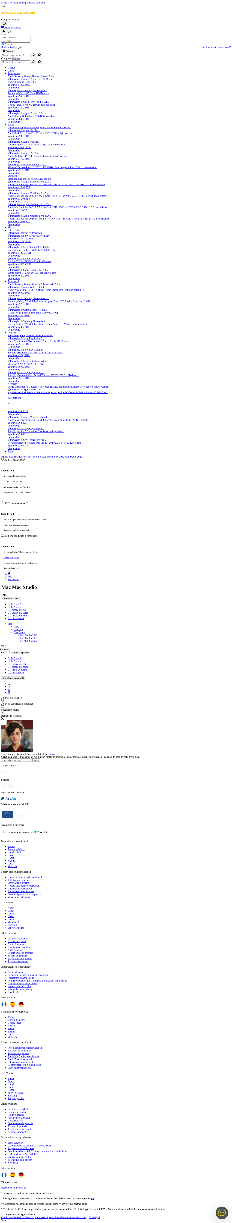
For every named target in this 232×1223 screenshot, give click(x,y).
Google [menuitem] (28, 76)
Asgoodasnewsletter (18, 961)
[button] (18, 16)
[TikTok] (18, 785)
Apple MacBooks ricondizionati (23, 885)
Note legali (13, 992)
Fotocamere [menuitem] (13, 233)
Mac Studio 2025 (38, 456)
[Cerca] (33, 55)
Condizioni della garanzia (20, 952)
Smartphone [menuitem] (14, 73)
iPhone (11, 846)
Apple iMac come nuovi (20, 888)
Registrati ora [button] (8, 47)
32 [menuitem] (9, 692)
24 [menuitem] (9, 689)
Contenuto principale (24, 2)
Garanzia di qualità (17, 941)
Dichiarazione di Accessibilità (22, 983)
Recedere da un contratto (13, 1187)
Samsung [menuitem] (19, 76)
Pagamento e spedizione (20, 947)
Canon (11, 910)
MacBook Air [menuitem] (30, 178)
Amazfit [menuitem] (50, 284)
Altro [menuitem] (51, 76)
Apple (11, 907)
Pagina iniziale (8, 456)
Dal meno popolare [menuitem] (17, 615)
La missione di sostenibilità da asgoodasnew (29, 975)
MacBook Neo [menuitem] (15, 178)
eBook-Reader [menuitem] (63, 127)
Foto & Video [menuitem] (14, 230)
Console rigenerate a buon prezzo (24, 894)
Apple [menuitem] (11, 76)
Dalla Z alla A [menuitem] (15, 604)
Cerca (11, 2)
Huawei (11, 855)
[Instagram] (4, 785)
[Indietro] (9, 573)
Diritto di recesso (16, 944)
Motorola (12, 866)
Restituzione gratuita (11, 557)
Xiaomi (11, 860)
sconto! (51, 754)
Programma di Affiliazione (21, 977)
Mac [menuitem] (10, 227)
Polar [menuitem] (43, 284)
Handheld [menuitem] (48, 335)
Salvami (9, 44)
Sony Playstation (16, 927)
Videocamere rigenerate (19, 897)
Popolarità (11, 598)
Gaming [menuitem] (105, 386)
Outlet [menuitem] (11, 70)
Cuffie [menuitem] (11, 386)
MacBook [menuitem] (13, 176)
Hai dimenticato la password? (216, 47)
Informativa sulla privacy (20, 989)
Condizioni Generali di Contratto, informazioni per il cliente (37, 980)
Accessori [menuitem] (12, 384)
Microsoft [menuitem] (29, 127)
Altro (10, 451)
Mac (26, 456)
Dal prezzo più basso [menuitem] (18, 612)
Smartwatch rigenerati (18, 882)
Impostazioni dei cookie (19, 986)
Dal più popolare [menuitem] (16, 618)
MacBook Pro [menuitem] (44, 178)
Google (11, 913)
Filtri (4, 595)
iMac (16, 626)
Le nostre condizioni (18, 938)
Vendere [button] (16, 19)
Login (18, 47)
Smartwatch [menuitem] (13, 281)
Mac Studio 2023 (56, 456)
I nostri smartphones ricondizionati (25, 877)
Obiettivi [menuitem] (24, 233)
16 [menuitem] (9, 686)
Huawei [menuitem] (36, 76)
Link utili (40, 2)
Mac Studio (19, 632)
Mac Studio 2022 (73, 456)
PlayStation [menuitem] (13, 335)
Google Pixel (14, 852)
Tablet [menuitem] (11, 124)
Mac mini (18, 629)
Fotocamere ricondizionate (21, 891)
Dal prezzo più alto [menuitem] (17, 609)
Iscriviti (35, 760)
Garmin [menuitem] (36, 284)
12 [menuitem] (9, 683)
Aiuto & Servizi (15, 950)
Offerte (20, 456)
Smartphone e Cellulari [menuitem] (26, 386)
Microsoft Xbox (16, 922)
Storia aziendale (15, 972)
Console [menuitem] (12, 332)
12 (13, 678)
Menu (4, 2)
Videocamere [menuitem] (35, 233)
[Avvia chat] (4, 23)
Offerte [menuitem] (11, 67)
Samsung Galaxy (16, 849)
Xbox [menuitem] (22, 335)
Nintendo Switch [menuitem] (34, 335)
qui (30, 492)
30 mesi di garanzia (17, 955)
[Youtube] (11, 785)
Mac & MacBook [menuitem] (53, 386)
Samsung (12, 925)
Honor (11, 857)
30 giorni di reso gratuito (20, 958)
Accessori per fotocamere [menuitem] (88, 386)
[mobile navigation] (3, 6)
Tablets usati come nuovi (20, 880)
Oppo (10, 863)
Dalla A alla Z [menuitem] (14, 607)
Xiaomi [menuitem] (44, 76)
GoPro (11, 916)
